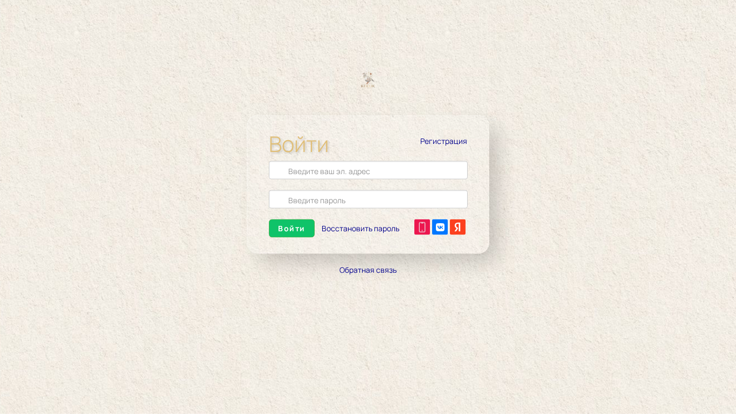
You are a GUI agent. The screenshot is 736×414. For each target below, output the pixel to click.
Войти (291, 228)
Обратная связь (368, 270)
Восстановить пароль (360, 228)
